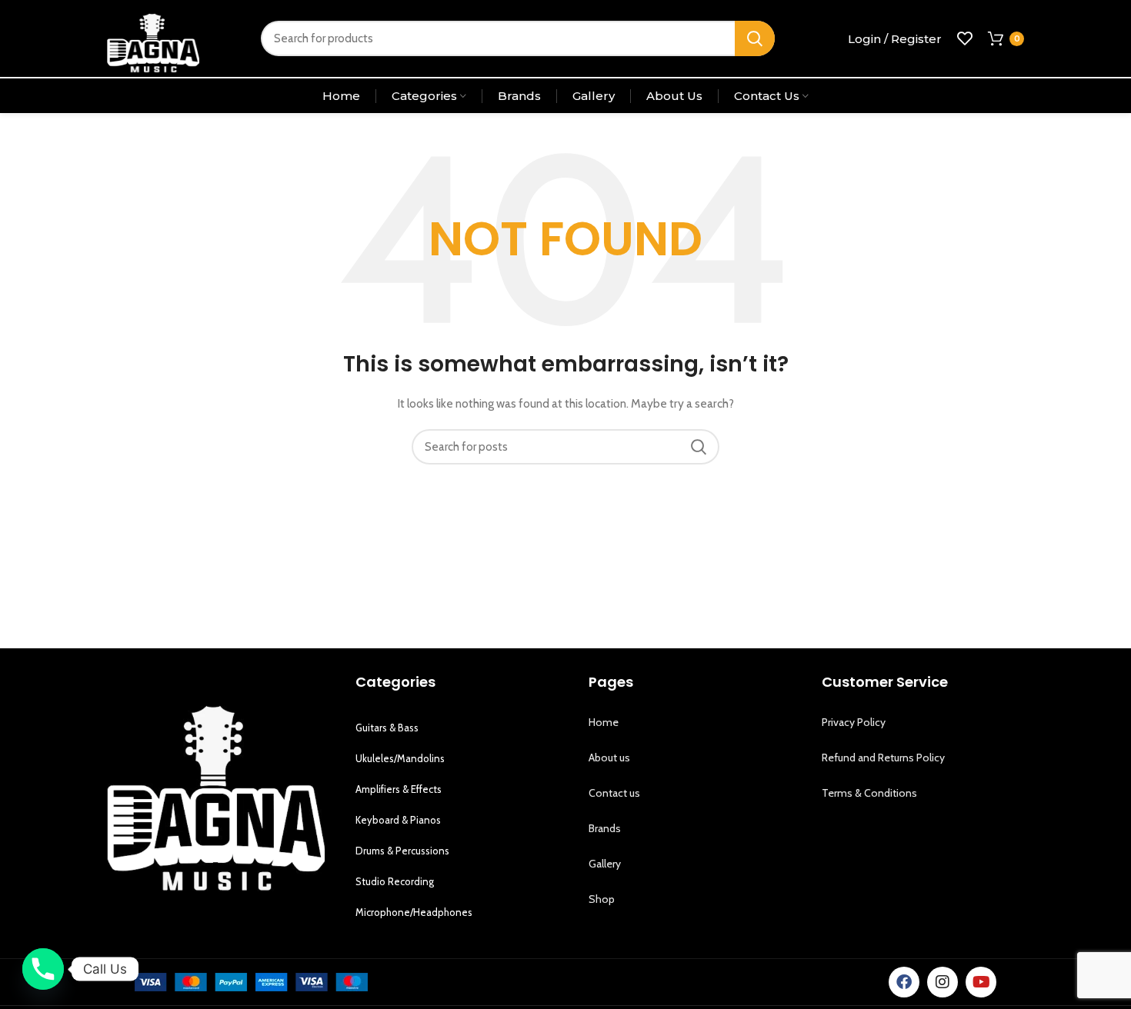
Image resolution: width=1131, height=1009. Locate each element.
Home (604, 722)
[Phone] (43, 969)
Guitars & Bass (387, 727)
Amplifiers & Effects (398, 789)
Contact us (614, 793)
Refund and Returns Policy (883, 757)
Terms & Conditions (869, 793)
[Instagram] (942, 982)
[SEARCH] (755, 38)
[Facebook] (904, 982)
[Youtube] (981, 982)
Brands (605, 828)
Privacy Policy (854, 722)
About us (609, 757)
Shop (602, 899)
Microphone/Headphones (413, 912)
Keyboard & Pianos (398, 820)
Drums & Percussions (402, 850)
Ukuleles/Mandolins (400, 758)
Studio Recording (394, 881)
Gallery (605, 864)
